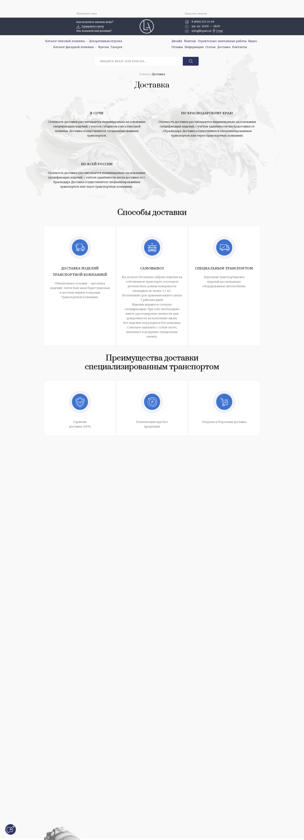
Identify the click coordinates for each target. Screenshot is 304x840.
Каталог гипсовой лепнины (65, 41)
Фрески (103, 47)
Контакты (239, 47)
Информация (194, 47)
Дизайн (177, 41)
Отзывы (177, 47)
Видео (252, 41)
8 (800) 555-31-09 (203, 21)
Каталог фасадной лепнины (73, 47)
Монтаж (190, 41)
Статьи (210, 47)
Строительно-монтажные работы (222, 41)
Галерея (116, 47)
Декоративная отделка (105, 41)
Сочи (219, 31)
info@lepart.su (201, 31)
